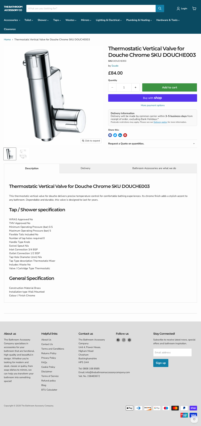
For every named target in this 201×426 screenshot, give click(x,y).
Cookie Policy (48, 367)
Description (31, 168)
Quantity (112, 80)
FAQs (44, 362)
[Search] (160, 8)
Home (7, 39)
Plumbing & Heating (138, 20)
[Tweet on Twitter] (115, 135)
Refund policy (48, 380)
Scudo (114, 65)
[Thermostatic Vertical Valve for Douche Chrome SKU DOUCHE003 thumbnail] (10, 154)
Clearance (10, 29)
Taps (56, 20)
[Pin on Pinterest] (125, 135)
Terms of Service (50, 376)
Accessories (11, 20)
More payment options (153, 105)
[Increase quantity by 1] (136, 87)
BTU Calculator (49, 389)
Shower (42, 20)
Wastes (70, 20)
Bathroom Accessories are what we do (154, 168)
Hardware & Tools (167, 20)
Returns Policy (48, 353)
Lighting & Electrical (108, 20)
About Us (46, 339)
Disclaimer (46, 371)
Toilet (28, 20)
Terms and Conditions (52, 348)
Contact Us (47, 344)
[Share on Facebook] (110, 135)
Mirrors (85, 20)
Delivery (85, 168)
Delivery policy (160, 122)
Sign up (161, 363)
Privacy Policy (48, 357)
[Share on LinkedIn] (120, 135)
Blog (43, 385)
